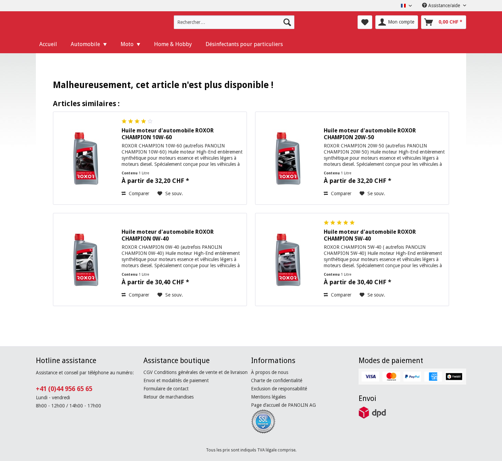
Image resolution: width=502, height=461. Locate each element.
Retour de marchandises (168, 397)
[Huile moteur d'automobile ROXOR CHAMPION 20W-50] (288, 158)
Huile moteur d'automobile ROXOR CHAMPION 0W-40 (168, 235)
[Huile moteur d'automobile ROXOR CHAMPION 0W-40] (86, 259)
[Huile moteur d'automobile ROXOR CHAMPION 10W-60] (86, 158)
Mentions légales (268, 397)
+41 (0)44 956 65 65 (64, 389)
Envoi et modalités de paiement (176, 380)
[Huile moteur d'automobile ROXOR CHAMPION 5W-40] (288, 259)
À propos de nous (269, 372)
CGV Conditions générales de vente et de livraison (195, 372)
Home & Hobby (173, 44)
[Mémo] (365, 22)
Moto (127, 44)
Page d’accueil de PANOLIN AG (283, 405)
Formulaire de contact (166, 388)
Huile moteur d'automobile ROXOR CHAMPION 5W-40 (370, 235)
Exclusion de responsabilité (279, 388)
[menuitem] (234, 22)
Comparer (138, 193)
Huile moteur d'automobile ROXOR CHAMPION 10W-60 (168, 134)
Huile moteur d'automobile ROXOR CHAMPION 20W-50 (370, 134)
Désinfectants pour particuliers (244, 44)
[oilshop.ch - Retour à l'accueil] (82, 23)
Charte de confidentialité (276, 380)
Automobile (85, 44)
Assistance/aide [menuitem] (444, 5)
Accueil (48, 44)
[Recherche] (287, 22)
